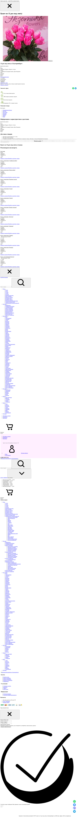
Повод (4, 115)
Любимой (7, 409)
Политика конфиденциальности (9, 695)
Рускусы (7, 366)
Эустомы (7, 343)
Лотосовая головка (9, 383)
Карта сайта (5, 689)
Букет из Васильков (9, 387)
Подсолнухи (7, 337)
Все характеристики (4, 76)
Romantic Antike (11, 530)
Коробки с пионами (12, 550)
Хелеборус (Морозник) (10, 355)
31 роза (6, 292)
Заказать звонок (6, 702)
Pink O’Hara (10, 524)
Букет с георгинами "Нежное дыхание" (8, 207)
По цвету (5, 113)
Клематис (7, 357)
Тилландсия (7, 384)
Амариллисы (8, 350)
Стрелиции (7, 375)
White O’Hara (10, 525)
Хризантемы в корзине (12, 556)
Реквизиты (5, 437)
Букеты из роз (6, 677)
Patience (9, 521)
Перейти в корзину (4, 85)
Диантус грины (8, 373)
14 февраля (7, 401)
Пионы (6, 342)
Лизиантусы (7, 347)
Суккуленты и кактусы (12, 565)
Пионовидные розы (9, 295)
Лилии (6, 332)
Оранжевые (7, 391)
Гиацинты (7, 326)
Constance (10, 522)
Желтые (6, 392)
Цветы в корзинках (7, 679)
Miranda (9, 520)
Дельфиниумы (8, 351)
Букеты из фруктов (9, 310)
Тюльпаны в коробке (12, 549)
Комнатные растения (9, 312)
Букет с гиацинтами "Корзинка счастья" (8, 179)
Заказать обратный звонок (6, 726)
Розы (6, 317)
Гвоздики (7, 322)
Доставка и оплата (6, 436)
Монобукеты (8, 305)
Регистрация (5, 277)
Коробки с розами (9, 299)
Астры (6, 320)
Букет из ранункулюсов (10, 344)
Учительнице (8, 412)
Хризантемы (7, 341)
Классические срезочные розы (11, 300)
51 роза (6, 293)
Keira (9, 519)
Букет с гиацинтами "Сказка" (6, 188)
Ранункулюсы (8, 345)
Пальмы (9, 566)
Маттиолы (7, 348)
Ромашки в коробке (12, 547)
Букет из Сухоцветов (9, 315)
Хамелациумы (8, 381)
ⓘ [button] (15, 700)
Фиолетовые (7, 389)
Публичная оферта (7, 693)
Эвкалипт (7, 363)
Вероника (7, 353)
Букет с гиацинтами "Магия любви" (7, 170)
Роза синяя (2, 151)
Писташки (7, 364)
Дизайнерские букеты (7, 110)
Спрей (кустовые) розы (10, 302)
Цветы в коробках (9, 308)
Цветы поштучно (8, 313)
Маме (6, 410)
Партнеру (7, 408)
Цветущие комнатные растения (14, 563)
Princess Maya (10, 537)
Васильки (7, 321)
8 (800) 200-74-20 (4, 457)
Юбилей (7, 398)
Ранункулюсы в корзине (13, 554)
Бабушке (7, 411)
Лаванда (7, 333)
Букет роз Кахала (11, 569)
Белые (6, 394)
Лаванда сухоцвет (9, 356)
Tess (8, 523)
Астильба (7, 354)
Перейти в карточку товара (13, 158)
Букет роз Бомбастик (12, 540)
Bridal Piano (10, 529)
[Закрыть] (9, 714)
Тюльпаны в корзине (12, 557)
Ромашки (7, 338)
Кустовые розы (8, 298)
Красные (7, 395)
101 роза (7, 294)
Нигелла (7, 382)
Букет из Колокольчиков (10, 385)
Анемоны (7, 319)
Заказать (2, 81)
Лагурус (7, 358)
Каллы (6, 330)
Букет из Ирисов (8, 386)
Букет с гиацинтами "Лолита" (6, 198)
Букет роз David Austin (12, 539)
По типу (4, 111)
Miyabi (9, 534)
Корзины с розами (9, 297)
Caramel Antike (11, 531)
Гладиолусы (7, 328)
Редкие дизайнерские (12, 562)
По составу (5, 112)
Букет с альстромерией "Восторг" (7, 256)
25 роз (6, 291)
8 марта (6, 400)
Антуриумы (7, 374)
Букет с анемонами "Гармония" (6, 226)
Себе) (6, 404)
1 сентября (7, 399)
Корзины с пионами (12, 553)
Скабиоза (7, 349)
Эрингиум (7, 359)
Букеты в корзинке (9, 309)
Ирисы (6, 329)
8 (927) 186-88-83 (3, 477)
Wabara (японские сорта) (13, 533)
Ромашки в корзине (12, 555)
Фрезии (6, 346)
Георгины (7, 323)
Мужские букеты (8, 311)
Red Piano (10, 527)
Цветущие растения (12, 568)
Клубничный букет (12, 559)
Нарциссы (7, 336)
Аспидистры (8, 368)
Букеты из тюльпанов (7, 680)
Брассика (7, 376)
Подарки (4, 670)
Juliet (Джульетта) (11, 518)
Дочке (6, 407)
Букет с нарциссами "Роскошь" (6, 247)
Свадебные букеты (9, 307)
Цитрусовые (10, 567)
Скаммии (7, 371)
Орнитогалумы (8, 380)
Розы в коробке (8, 296)
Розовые (4, 114)
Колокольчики (8, 331)
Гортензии (7, 325)
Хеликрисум (7, 362)
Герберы (7, 324)
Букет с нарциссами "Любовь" (6, 235)
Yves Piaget (10, 532)
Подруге (7, 405)
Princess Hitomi (11, 536)
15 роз (6, 290)
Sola (8, 535)
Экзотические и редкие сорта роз (12, 303)
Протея (6, 360)
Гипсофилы (7, 372)
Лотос (6, 361)
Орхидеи (7, 335)
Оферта (4, 688)
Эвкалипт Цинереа (9, 369)
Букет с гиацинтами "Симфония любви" (8, 160)
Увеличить (50, 60)
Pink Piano (10, 528)
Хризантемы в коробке (12, 548)
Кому (4, 116)
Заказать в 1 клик (4, 82)
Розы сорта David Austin (13, 517)
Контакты (5, 438)
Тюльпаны (7, 340)
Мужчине (7, 406)
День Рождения (8, 397)
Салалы (6, 367)
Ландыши (7, 334)
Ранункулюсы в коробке (13, 546)
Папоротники (8, 370)
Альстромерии (8, 318)
